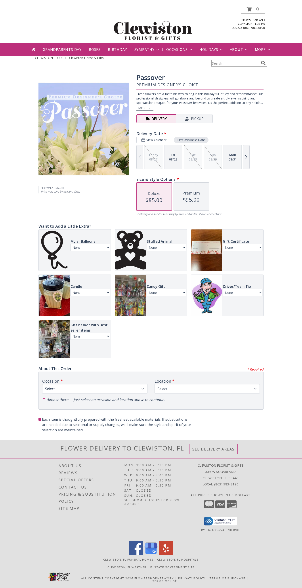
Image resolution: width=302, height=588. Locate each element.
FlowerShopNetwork (154, 578)
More (260, 49)
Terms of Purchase (227, 578)
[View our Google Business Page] (151, 554)
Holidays (208, 49)
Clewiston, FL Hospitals (178, 559)
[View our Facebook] (136, 554)
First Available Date (191, 140)
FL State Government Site (172, 567)
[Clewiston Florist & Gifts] (152, 24)
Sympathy (144, 49)
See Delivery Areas (213, 449)
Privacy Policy (191, 578)
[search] (263, 63)
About (236, 49)
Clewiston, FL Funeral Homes (128, 559)
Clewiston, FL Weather (126, 567)
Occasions (177, 49)
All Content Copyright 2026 (107, 578)
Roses (95, 49)
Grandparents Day (62, 49)
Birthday (117, 49)
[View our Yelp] (166, 554)
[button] (253, 9)
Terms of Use (165, 581)
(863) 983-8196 (254, 28)
